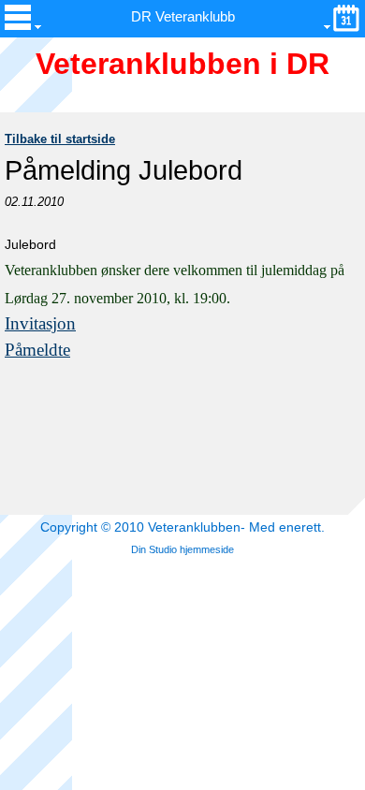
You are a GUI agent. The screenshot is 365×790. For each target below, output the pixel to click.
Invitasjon (40, 323)
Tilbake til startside (60, 139)
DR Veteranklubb (183, 16)
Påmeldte (37, 349)
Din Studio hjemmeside (182, 549)
